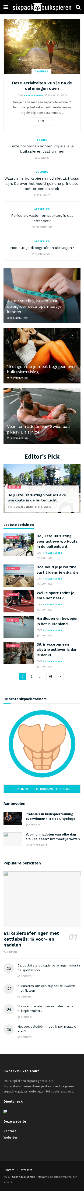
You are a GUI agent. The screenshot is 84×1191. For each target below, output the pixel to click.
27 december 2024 (18, 378)
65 (50, 676)
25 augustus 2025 (57, 95)
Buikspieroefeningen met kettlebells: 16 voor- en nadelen (31, 939)
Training (41, 71)
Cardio (42, 140)
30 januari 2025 (43, 254)
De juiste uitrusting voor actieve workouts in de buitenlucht (57, 541)
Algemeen (12, 568)
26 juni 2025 (43, 195)
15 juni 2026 (44, 507)
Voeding (42, 172)
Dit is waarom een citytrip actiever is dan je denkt (57, 649)
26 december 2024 (18, 438)
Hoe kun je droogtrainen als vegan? (42, 247)
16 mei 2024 (34, 824)
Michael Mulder (33, 95)
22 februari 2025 (43, 227)
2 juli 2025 (43, 157)
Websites (11, 1137)
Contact (10, 1131)
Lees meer (42, 121)
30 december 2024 (18, 317)
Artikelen (42, 209)
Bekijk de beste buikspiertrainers (42, 789)
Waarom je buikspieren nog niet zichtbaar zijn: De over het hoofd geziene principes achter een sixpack (42, 183)
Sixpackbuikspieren (23, 1177)
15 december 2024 (37, 845)
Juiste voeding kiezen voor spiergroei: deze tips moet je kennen (34, 306)
